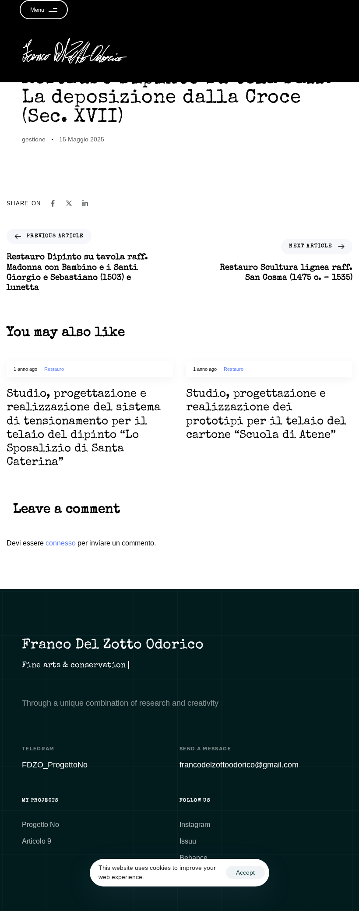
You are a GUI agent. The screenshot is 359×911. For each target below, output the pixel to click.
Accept (245, 872)
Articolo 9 (36, 841)
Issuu (188, 841)
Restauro (54, 369)
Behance (194, 858)
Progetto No (40, 824)
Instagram (195, 824)
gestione (34, 139)
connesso (61, 543)
